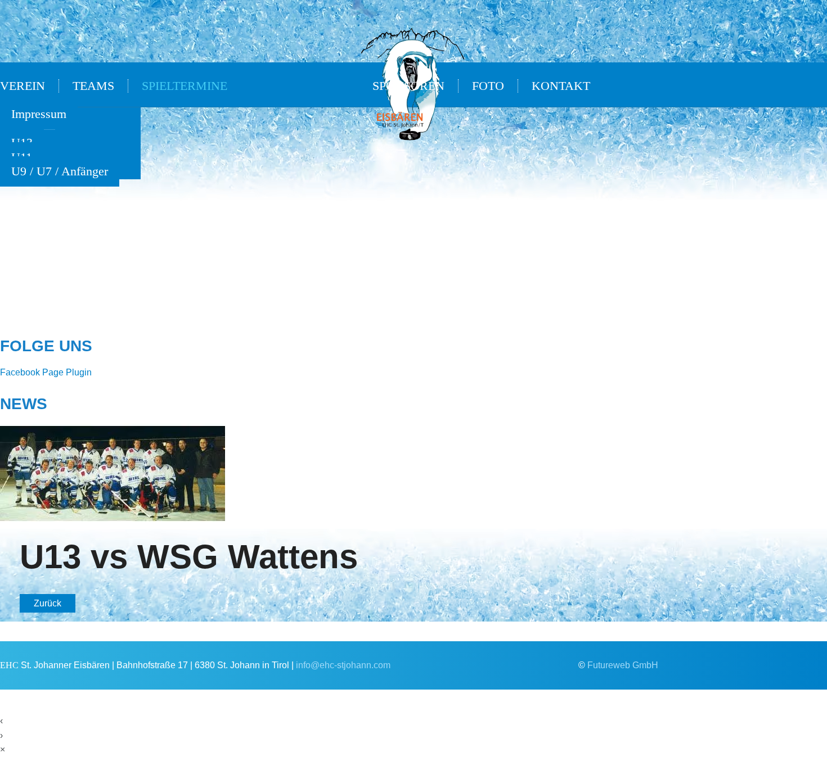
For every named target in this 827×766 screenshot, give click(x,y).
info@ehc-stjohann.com (343, 665)
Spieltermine (184, 86)
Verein (22, 86)
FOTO (488, 86)
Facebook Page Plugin (46, 372)
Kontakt (561, 86)
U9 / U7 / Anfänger (59, 171)
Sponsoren (408, 86)
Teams (93, 86)
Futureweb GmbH (622, 665)
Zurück (47, 603)
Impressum (38, 114)
